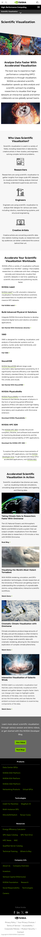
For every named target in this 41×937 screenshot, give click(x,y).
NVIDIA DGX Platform (11, 773)
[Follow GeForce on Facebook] (14, 912)
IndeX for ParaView (10, 804)
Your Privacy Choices (26, 922)
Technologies (27, 888)
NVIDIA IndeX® (7, 292)
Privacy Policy (10, 922)
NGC (16, 840)
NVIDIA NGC (32, 459)
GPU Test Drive (27, 835)
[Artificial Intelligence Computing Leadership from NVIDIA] (20, 2)
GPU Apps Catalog (10, 835)
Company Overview (21, 866)
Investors (6, 871)
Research (25, 882)
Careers (6, 893)
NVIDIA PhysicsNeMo (10, 397)
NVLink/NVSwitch (10, 815)
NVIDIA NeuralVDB (9, 366)
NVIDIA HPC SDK (11, 430)
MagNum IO (26, 804)
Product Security (28, 929)
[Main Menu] (2, 2)
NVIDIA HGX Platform (11, 784)
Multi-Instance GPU (11, 809)
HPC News (7, 840)
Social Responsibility (11, 888)
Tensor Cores (25, 815)
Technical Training (10, 851)
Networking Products (11, 789)
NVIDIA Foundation (10, 882)
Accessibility (27, 925)
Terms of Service (13, 925)
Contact (20, 932)
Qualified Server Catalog (13, 846)
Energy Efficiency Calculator (14, 829)
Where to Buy (25, 851)
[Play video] (20, 113)
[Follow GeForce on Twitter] (22, 912)
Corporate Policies (12, 929)
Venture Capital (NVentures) (14, 877)
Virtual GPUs (28, 789)
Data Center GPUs (10, 767)
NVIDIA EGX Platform (11, 778)
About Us (6, 866)
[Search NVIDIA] (6, 2)
